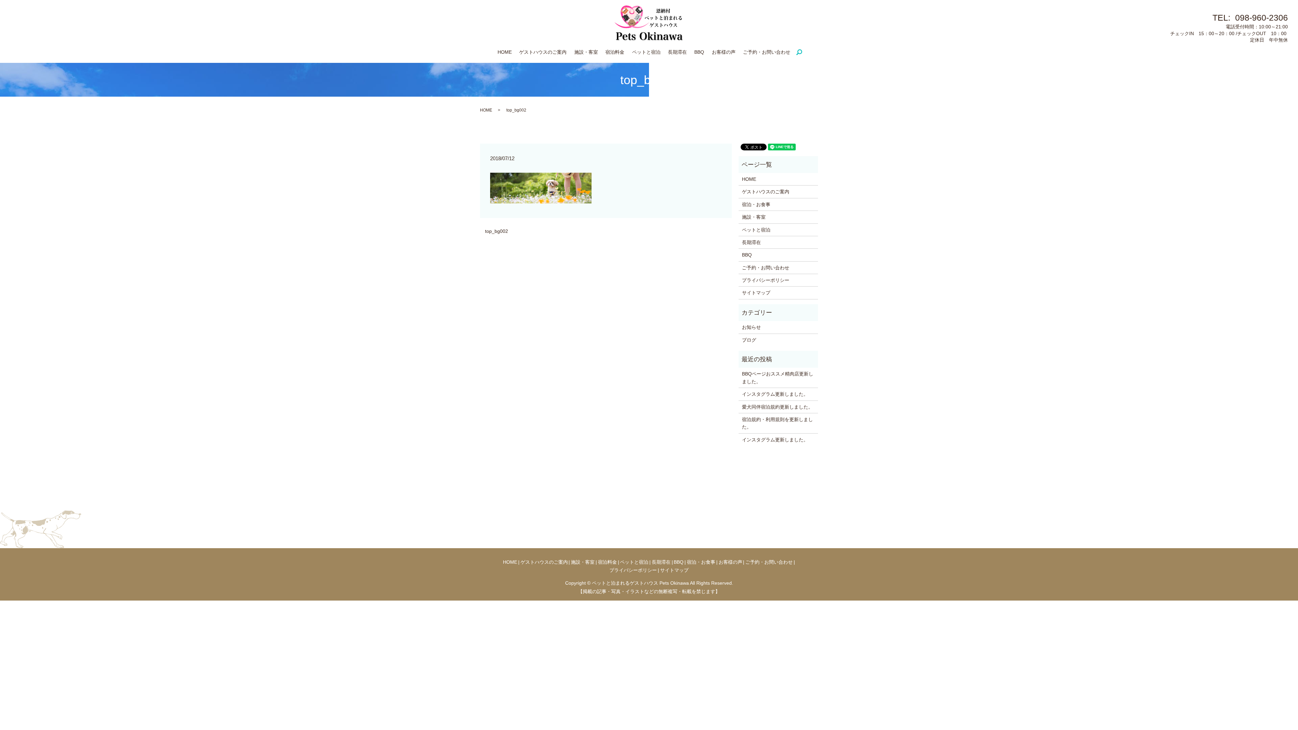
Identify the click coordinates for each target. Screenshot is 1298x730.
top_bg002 (496, 231)
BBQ (699, 52)
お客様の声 (724, 52)
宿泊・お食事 (756, 204)
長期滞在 (677, 52)
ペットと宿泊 (646, 52)
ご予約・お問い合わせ (766, 52)
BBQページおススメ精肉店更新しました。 (777, 377)
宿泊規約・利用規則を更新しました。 (777, 423)
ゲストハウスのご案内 (543, 52)
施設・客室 (586, 52)
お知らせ (751, 327)
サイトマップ (756, 292)
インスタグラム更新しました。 (775, 394)
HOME (505, 52)
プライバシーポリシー (765, 280)
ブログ (749, 340)
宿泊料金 (614, 52)
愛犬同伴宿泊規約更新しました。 (777, 407)
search (802, 52)
